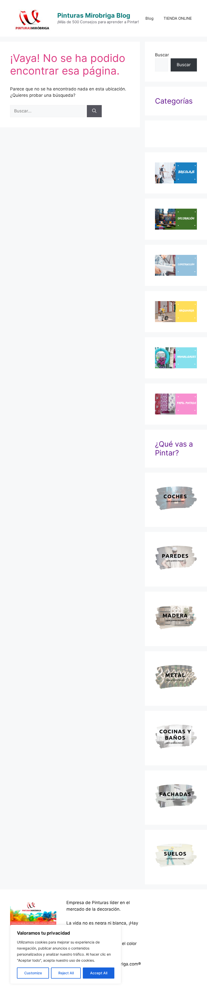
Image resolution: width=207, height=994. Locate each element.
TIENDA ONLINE (178, 18)
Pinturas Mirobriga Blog (93, 15)
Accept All (98, 973)
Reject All (66, 973)
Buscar (162, 54)
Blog (149, 18)
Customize (33, 973)
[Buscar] (94, 111)
